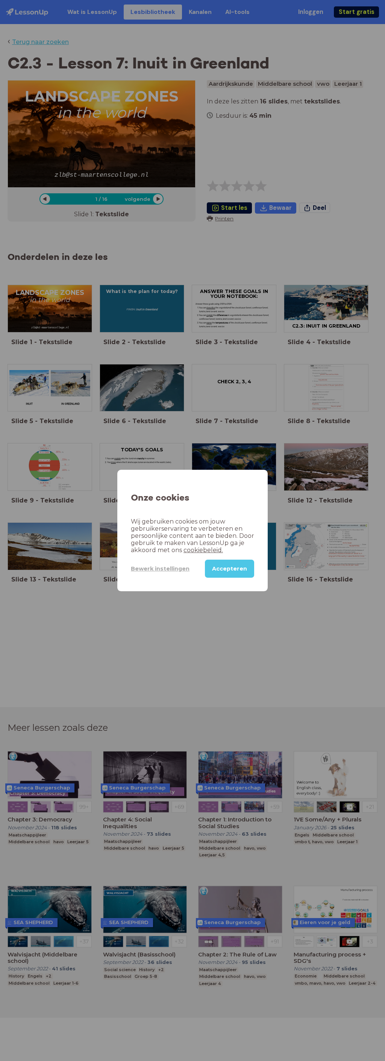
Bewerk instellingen (160, 568)
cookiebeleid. (203, 550)
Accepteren (229, 568)
